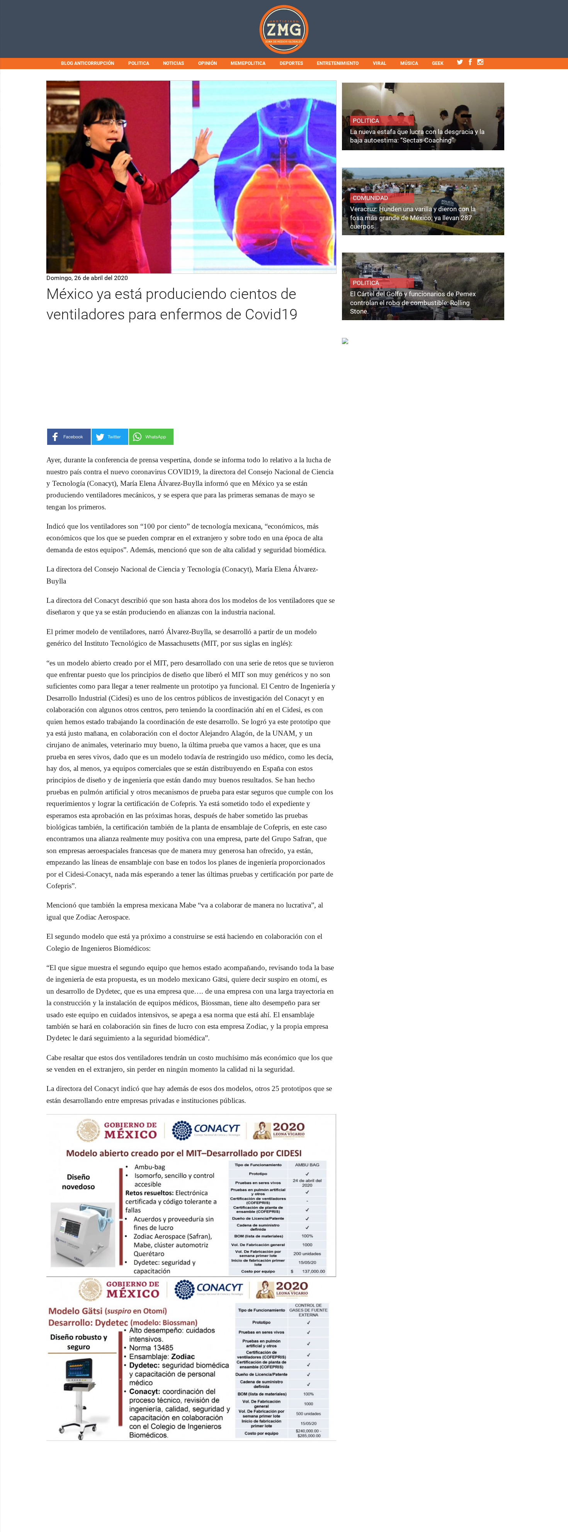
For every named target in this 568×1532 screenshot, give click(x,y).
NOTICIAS (173, 63)
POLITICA (138, 63)
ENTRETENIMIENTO (338, 63)
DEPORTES (291, 63)
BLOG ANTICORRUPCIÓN (87, 63)
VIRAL (379, 63)
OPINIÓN (207, 63)
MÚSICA (409, 63)
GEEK (438, 63)
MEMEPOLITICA (248, 63)
